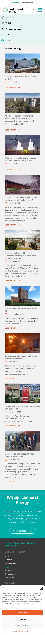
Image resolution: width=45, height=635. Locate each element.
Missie (7, 556)
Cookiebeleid (17, 631)
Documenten (10, 574)
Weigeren (22, 619)
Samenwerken (27, 2)
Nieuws (7, 567)
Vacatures (9, 570)
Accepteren (22, 613)
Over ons (8, 559)
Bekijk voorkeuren (22, 626)
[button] (41, 588)
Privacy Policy (26, 631)
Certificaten (9, 577)
